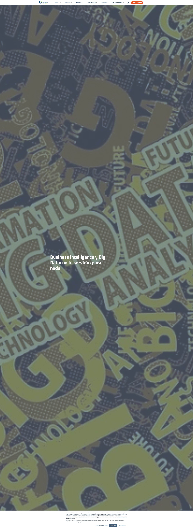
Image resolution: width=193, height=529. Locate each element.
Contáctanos (137, 2)
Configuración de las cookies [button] (102, 525)
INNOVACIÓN (79, 2)
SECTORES (67, 2)
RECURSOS (104, 2)
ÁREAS (56, 2)
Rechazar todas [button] (122, 525)
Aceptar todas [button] (113, 525)
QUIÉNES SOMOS (92, 2)
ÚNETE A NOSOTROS (117, 2)
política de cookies (123, 517)
